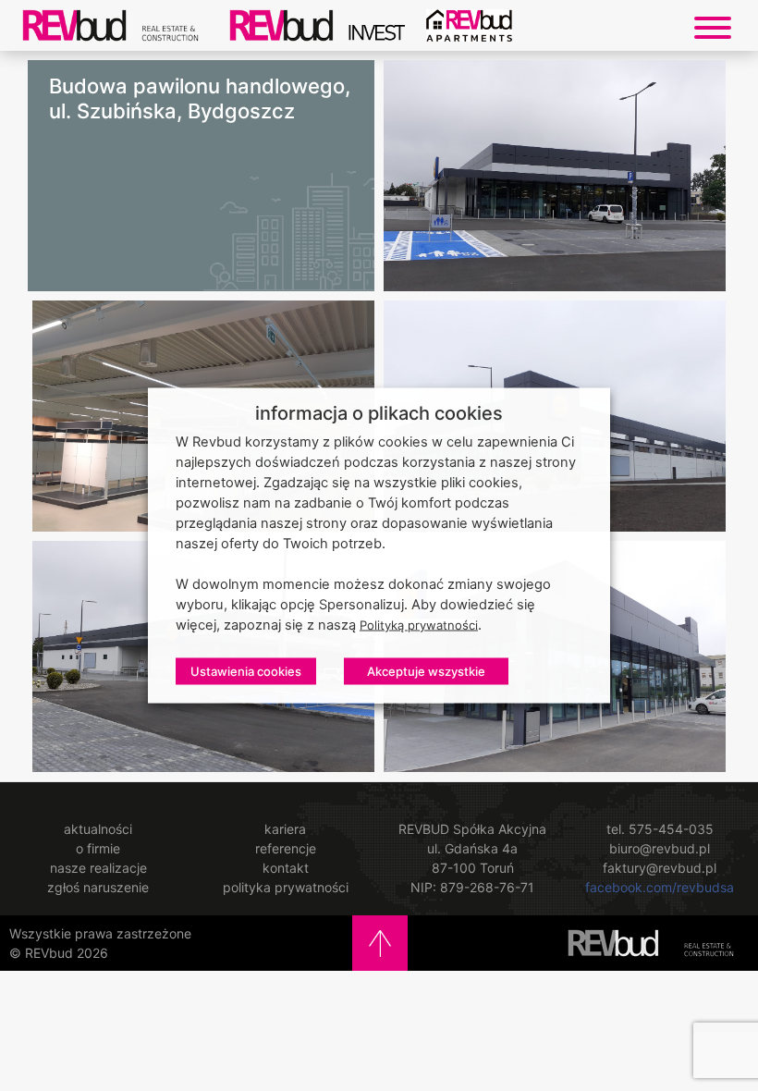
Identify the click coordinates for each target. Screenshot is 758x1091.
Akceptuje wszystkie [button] (426, 671)
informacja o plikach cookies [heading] (379, 413)
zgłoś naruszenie (98, 887)
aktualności (98, 829)
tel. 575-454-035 (660, 829)
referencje (285, 848)
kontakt (286, 868)
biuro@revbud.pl (659, 848)
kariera (285, 829)
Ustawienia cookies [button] (245, 671)
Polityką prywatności (419, 625)
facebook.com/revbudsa (659, 887)
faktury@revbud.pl (659, 868)
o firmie (98, 848)
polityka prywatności (285, 887)
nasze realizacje (98, 868)
